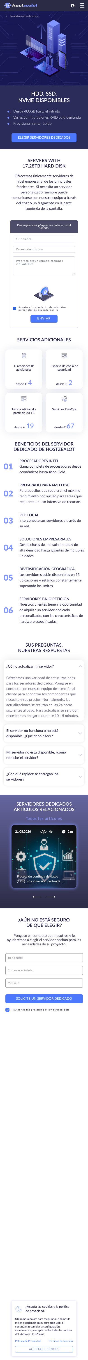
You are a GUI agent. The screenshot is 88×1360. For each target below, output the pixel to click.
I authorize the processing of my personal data (40, 1010)
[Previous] (37, 897)
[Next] (51, 897)
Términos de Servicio (60, 1341)
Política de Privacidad (28, 1341)
